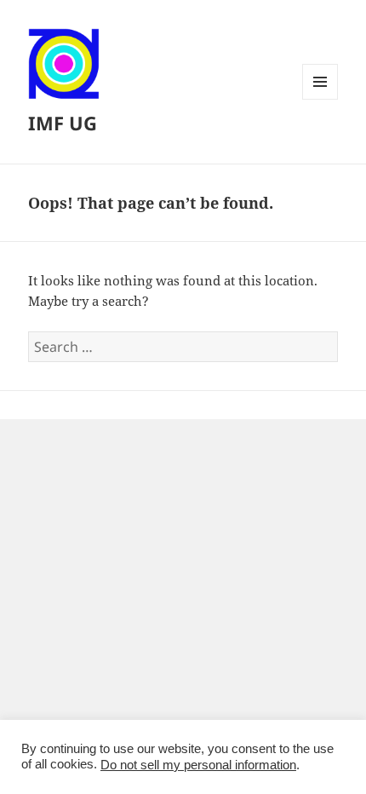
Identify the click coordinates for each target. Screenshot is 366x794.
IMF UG (62, 122)
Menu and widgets (320, 99)
